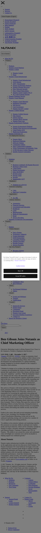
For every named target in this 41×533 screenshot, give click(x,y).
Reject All (20, 270)
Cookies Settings (20, 265)
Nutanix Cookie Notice (20, 260)
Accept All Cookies (20, 276)
